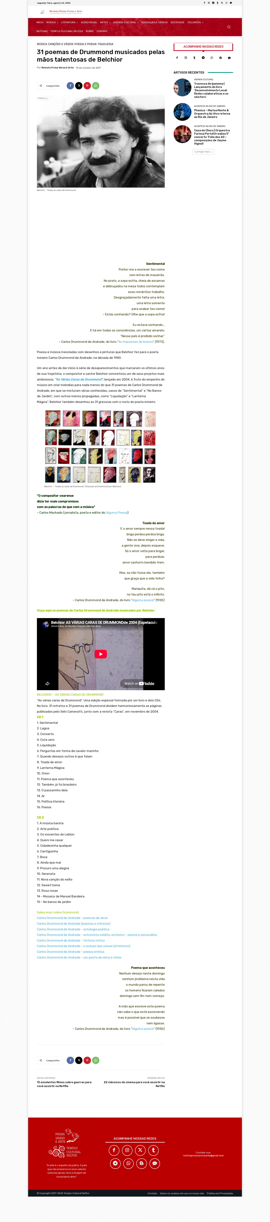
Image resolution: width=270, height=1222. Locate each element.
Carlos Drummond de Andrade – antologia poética (73, 929)
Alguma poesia (143, 600)
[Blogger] (220, 57)
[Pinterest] (87, 85)
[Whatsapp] (211, 57)
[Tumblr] (217, 3)
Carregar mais (202, 151)
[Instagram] (209, 3)
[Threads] (231, 3)
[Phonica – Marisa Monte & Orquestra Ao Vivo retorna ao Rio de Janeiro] (182, 112)
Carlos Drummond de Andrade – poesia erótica (70, 952)
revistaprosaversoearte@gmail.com (203, 1155)
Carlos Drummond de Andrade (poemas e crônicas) (73, 923)
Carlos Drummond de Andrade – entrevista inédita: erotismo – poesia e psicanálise (97, 935)
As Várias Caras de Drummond (78, 379)
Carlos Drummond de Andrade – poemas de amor (72, 918)
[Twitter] (140, 1150)
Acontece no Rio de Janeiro (209, 106)
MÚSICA (42, 44)
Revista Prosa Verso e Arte (58, 67)
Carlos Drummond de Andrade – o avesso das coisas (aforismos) (83, 946)
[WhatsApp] (226, 3)
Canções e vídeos (60, 44)
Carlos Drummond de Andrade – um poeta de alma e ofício (79, 957)
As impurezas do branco (135, 342)
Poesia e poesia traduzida (93, 44)
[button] (228, 27)
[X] (222, 3)
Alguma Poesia (116, 512)
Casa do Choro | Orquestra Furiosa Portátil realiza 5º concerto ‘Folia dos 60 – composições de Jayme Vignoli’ (212, 137)
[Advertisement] (101, 228)
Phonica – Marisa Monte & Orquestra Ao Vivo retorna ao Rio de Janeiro (212, 114)
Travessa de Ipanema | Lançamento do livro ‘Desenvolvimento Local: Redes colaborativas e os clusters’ (211, 90)
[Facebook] (204, 3)
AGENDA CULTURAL (203, 80)
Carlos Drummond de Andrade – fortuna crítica (71, 940)
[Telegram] (213, 3)
